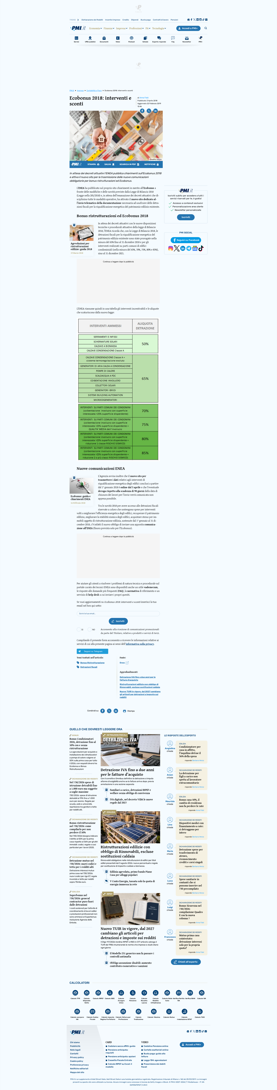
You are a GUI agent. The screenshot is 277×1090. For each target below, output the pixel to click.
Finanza (108, 28)
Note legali (75, 1050)
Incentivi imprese (112, 20)
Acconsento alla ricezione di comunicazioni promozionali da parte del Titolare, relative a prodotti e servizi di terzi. (130, 631)
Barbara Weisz (198, 760)
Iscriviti (186, 217)
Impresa (121, 28)
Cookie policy (76, 1061)
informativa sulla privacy (140, 644)
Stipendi (134, 20)
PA (147, 28)
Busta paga (146, 20)
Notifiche (150, 164)
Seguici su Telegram (93, 651)
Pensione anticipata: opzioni (122, 1056)
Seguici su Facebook (188, 240)
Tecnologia (158, 28)
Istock (159, 159)
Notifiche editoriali (79, 1068)
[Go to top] (239, 1080)
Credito (125, 20)
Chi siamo (75, 1042)
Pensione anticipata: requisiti (117, 1051)
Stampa (92, 164)
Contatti (74, 1053)
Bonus (75, 735)
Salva (107, 164)
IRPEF (109, 894)
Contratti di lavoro (160, 20)
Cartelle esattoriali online (156, 1050)
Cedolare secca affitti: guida (121, 1046)
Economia (94, 28)
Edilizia (111, 812)
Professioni (135, 28)
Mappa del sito (77, 1072)
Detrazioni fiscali (88, 667)
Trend (73, 20)
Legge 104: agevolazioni (155, 1060)
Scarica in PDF (128, 164)
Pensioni (174, 20)
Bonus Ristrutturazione (92, 663)
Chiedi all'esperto (187, 961)
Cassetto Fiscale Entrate (120, 1060)
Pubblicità (75, 1046)
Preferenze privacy (79, 1065)
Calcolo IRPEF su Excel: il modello (119, 1065)
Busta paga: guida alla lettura (153, 1055)
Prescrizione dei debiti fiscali (153, 1065)
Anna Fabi (143, 97)
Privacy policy (77, 1057)
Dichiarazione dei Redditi (92, 20)
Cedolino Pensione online (156, 1046)
